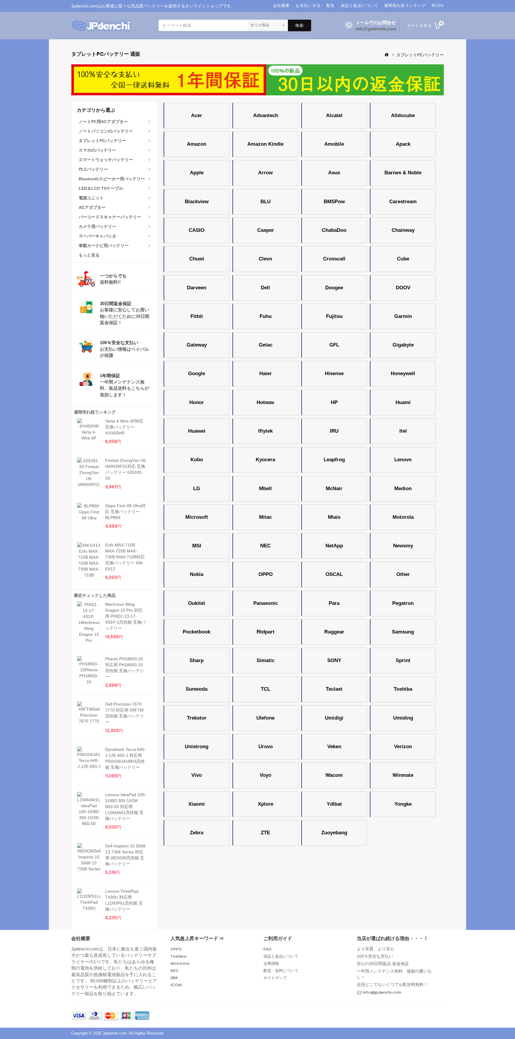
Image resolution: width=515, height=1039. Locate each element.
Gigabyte (403, 345)
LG (196, 488)
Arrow (265, 173)
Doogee (334, 288)
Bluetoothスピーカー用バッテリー (112, 178)
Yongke (403, 804)
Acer (196, 115)
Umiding (403, 718)
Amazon (196, 144)
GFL (334, 345)
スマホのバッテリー (97, 150)
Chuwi (196, 259)
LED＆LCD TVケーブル (101, 188)
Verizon (403, 746)
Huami (403, 402)
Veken (334, 746)
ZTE (265, 832)
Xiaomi (196, 804)
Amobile (334, 144)
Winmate (403, 775)
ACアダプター (92, 207)
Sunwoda (196, 689)
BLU (265, 201)
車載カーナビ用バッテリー (104, 245)
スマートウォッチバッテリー (106, 159)
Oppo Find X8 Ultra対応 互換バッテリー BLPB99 (125, 511)
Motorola (403, 517)
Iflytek (265, 431)
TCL (265, 689)
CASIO (196, 230)
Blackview (197, 201)
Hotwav (265, 402)
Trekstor (197, 718)
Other (403, 574)
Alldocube (403, 115)
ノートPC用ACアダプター (103, 121)
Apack (403, 144)
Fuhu (266, 316)
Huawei (196, 431)
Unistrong (196, 746)
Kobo (196, 459)
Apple (197, 173)
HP (334, 402)
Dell (265, 288)
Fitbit (196, 316)
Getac (265, 345)
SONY (334, 660)
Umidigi (334, 718)
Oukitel (196, 603)
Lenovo (403, 459)
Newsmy (403, 546)
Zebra (196, 832)
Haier (265, 373)
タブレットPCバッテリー (102, 140)
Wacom (334, 775)
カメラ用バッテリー (97, 226)
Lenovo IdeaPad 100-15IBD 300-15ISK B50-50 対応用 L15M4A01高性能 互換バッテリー (125, 806)
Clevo (265, 259)
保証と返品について (280, 956)
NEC (265, 546)
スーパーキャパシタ (97, 236)
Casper (265, 230)
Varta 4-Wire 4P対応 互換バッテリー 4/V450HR (124, 427)
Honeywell (403, 373)
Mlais (334, 517)
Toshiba (403, 689)
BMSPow (334, 201)
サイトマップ (275, 978)
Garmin (403, 316)
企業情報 (271, 963)
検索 (299, 25)
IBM (174, 978)
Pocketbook (196, 632)
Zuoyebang (334, 832)
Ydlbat (334, 804)
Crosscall (334, 259)
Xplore (265, 804)
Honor (196, 402)
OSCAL (334, 574)
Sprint (403, 660)
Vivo (196, 775)
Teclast (334, 689)
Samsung (403, 632)
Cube (403, 259)
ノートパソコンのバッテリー (106, 131)
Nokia (196, 574)
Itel (403, 431)
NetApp (334, 546)
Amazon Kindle (265, 144)
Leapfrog (334, 459)
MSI (196, 546)
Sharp (197, 660)
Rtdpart (265, 632)
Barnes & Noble (402, 173)
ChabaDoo (334, 230)
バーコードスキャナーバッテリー (110, 217)
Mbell (265, 488)
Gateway (197, 345)
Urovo (265, 746)
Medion (403, 488)
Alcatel (334, 115)
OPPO (265, 574)
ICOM (176, 985)
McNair (334, 488)
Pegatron (403, 603)
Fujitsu (334, 316)
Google (196, 373)
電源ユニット (91, 197)
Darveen (196, 288)
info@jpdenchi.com (376, 28)
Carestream (403, 201)
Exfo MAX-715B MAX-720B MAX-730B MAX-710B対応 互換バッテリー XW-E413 (125, 557)
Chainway (403, 230)
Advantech (265, 115)
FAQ (267, 949)
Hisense (334, 373)
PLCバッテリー (93, 169)
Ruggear (334, 632)
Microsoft (196, 517)
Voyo (265, 775)
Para (334, 603)
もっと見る (89, 255)
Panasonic (265, 603)
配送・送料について (280, 970)
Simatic (265, 660)
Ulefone (265, 718)
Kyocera (265, 459)
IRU (334, 431)
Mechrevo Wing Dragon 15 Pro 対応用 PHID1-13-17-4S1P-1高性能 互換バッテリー (125, 616)
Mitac (265, 517)
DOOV (403, 288)
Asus (334, 173)
